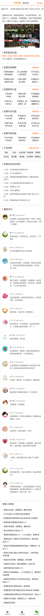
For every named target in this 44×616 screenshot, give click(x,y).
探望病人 (37, 157)
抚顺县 (26, 56)
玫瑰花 (37, 152)
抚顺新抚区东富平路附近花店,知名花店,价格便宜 (21, 590)
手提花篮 (30, 152)
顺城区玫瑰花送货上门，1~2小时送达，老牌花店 (21, 535)
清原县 (37, 56)
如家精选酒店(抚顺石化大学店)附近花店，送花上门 (22, 594)
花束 (6, 152)
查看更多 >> (36, 67)
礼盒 (14, 152)
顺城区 (21, 56)
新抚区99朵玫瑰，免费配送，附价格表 (18, 560)
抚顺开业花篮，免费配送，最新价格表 (18, 510)
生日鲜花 (30, 157)
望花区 (15, 56)
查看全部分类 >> (35, 148)
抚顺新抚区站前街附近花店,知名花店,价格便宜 (21, 518)
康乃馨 (14, 157)
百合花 (6, 157)
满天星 (22, 157)
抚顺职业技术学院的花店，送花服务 (17, 586)
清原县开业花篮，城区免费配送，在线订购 (19, 564)
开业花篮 (22, 152)
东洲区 (10, 56)
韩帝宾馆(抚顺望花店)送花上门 (15, 522)
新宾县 (32, 56)
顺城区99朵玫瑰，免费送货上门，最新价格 (19, 598)
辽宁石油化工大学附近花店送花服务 (17, 514)
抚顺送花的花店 (9, 603)
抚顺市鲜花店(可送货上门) (13, 568)
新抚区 (5, 56)
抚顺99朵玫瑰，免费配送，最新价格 (17, 526)
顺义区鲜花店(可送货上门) (13, 530)
